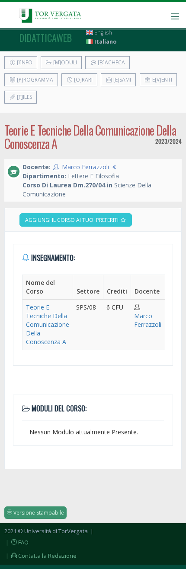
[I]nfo (24, 62)
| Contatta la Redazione (40, 556)
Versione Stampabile (38, 512)
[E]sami (121, 79)
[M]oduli (64, 62)
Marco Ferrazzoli (85, 167)
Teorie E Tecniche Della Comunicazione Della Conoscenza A (47, 324)
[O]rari (83, 79)
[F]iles (24, 97)
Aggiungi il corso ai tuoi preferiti (72, 220)
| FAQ (16, 542)
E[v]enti (161, 79)
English (102, 32)
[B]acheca (110, 62)
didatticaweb (45, 37)
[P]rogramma (34, 79)
